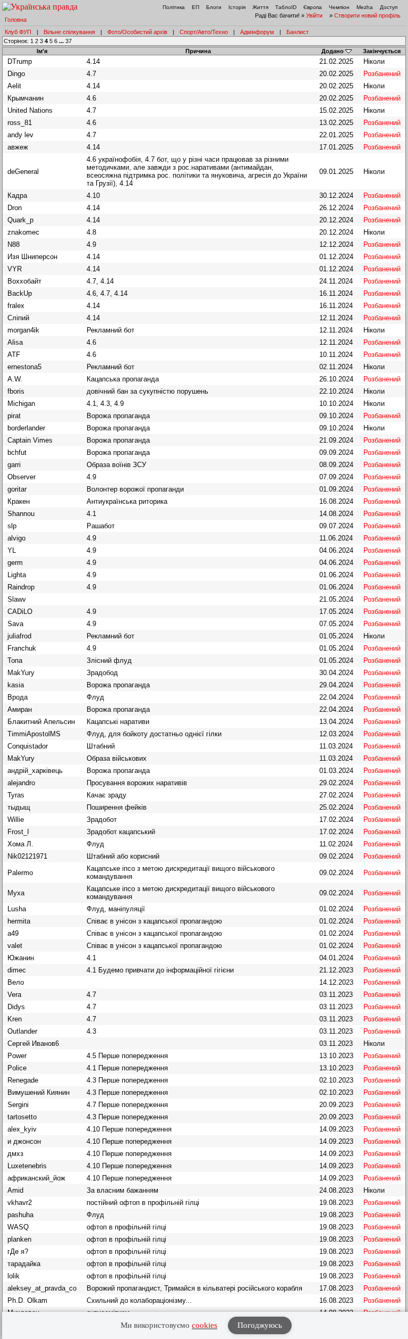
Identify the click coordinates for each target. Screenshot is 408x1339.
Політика (174, 7)
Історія (236, 7)
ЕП (195, 7)
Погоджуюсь (259, 1325)
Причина (198, 51)
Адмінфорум (257, 32)
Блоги (214, 7)
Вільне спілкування (69, 32)
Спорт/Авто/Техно (204, 32)
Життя (260, 7)
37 (68, 41)
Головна (16, 19)
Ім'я (42, 51)
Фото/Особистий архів (137, 32)
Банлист (297, 32)
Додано (332, 51)
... (62, 41)
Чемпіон (339, 7)
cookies (204, 1325)
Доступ (388, 7)
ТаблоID (285, 7)
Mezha (364, 7)
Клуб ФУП (18, 32)
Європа (312, 7)
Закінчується (382, 51)
